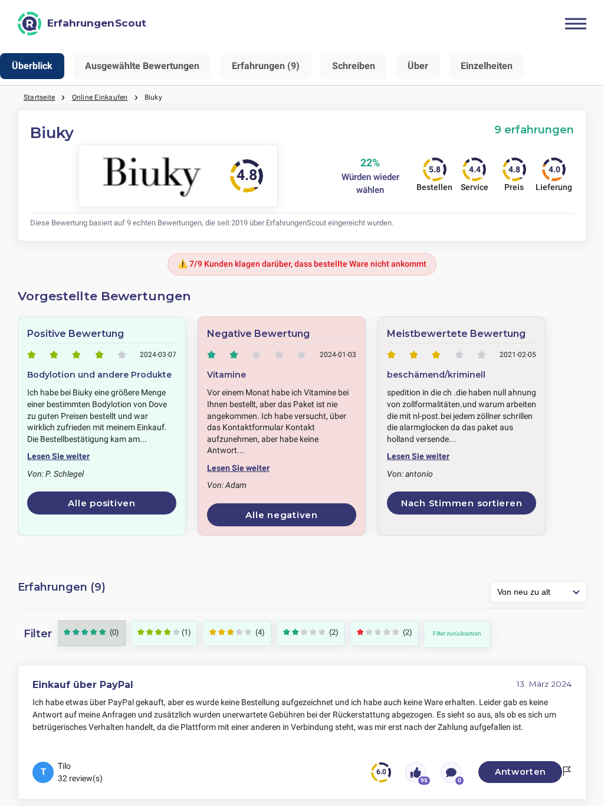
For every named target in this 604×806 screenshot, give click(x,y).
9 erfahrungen (534, 129)
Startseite (39, 97)
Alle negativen (281, 514)
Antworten (520, 771)
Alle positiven (102, 503)
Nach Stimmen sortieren (462, 503)
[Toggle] (575, 23)
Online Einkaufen (100, 97)
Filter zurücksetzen (457, 633)
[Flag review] (567, 772)
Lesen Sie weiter (58, 456)
